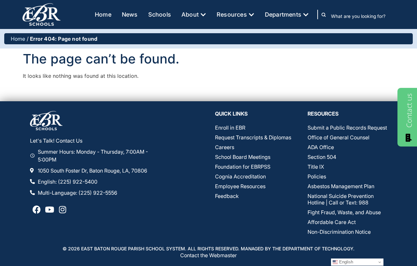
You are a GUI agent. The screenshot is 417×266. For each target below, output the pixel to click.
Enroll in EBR (230, 127)
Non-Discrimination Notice (339, 232)
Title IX (316, 166)
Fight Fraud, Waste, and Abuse (344, 212)
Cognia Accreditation (240, 176)
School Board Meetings (242, 157)
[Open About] (203, 14)
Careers (224, 147)
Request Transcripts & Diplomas (253, 137)
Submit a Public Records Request (347, 127)
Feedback (227, 196)
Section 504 (322, 157)
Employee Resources (240, 186)
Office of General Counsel (338, 137)
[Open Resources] (251, 14)
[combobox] (362, 15)
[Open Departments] (306, 14)
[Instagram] (62, 209)
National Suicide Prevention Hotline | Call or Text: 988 (341, 199)
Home (18, 38)
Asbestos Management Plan (341, 186)
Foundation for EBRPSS (242, 166)
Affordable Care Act (332, 222)
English (345, 261)
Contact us (409, 110)
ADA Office (321, 147)
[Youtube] (49, 209)
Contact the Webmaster (208, 255)
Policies (317, 176)
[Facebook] (36, 209)
